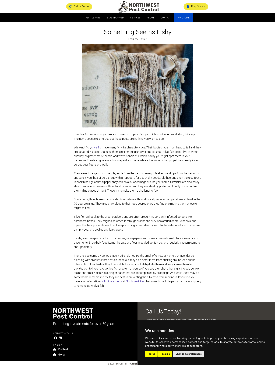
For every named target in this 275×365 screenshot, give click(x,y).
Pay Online (183, 17)
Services (135, 17)
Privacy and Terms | (137, 364)
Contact (166, 17)
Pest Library (92, 17)
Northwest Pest (136, 281)
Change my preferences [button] (189, 353)
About (150, 17)
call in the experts (111, 281)
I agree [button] (151, 353)
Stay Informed (115, 17)
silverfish (96, 147)
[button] (55, 338)
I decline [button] (165, 353)
